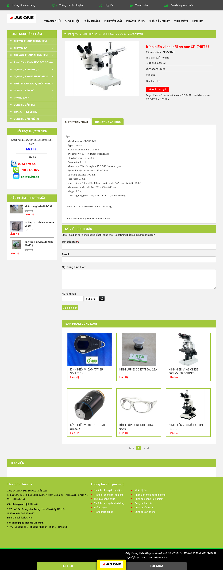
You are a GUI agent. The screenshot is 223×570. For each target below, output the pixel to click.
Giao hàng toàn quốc (182, 5)
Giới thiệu (72, 21)
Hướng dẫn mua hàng (23, 5)
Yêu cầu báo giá (157, 89)
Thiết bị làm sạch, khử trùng (109, 503)
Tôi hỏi (67, 566)
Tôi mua (156, 566)
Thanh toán (141, 5)
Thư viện (181, 21)
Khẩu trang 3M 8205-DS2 (38, 206)
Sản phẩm (92, 21)
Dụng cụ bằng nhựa (104, 499)
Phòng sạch (100, 507)
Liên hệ (197, 21)
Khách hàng (135, 21)
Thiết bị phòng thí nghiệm (108, 490)
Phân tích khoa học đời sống (150, 494)
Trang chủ (52, 21)
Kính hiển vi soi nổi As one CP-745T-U (173, 95)
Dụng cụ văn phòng (145, 511)
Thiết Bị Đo (71, 34)
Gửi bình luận (70, 307)
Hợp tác (109, 5)
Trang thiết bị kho (103, 511)
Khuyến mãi (113, 21)
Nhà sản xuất (159, 21)
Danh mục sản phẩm (26, 34)
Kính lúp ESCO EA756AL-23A (138, 369)
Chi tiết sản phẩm (76, 122)
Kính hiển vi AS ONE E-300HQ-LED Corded (184, 371)
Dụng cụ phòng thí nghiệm (149, 499)
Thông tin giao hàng (108, 122)
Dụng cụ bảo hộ (143, 503)
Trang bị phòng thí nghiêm (108, 494)
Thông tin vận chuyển (71, 5)
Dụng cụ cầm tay (144, 507)
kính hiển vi (90, 34)
